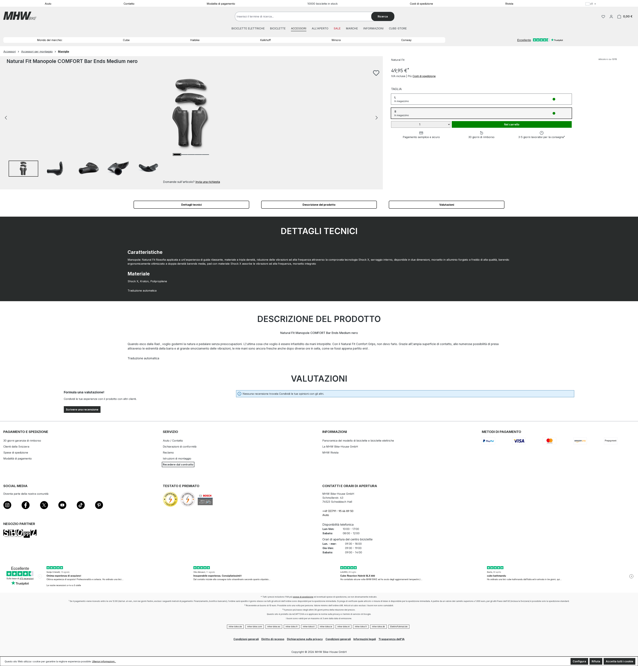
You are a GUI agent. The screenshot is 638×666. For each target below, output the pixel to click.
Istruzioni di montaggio (177, 458)
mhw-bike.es (273, 626)
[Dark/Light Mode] (612, 4)
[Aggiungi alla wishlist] (376, 73)
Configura (579, 661)
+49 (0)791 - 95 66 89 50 (337, 511)
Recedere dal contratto (178, 464)
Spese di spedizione (15, 452)
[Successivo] (376, 117)
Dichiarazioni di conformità (179, 446)
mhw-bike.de (235, 626)
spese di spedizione (303, 597)
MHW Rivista (330, 452)
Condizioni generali (246, 639)
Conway (406, 40)
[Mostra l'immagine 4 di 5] (198, 154)
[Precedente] (5, 117)
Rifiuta (596, 661)
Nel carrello (511, 124)
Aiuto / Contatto (173, 440)
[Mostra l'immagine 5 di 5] (205, 154)
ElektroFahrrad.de (399, 626)
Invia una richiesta (207, 182)
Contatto (129, 3)
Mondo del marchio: (49, 40)
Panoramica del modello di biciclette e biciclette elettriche (358, 440)
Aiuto (48, 3)
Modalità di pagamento (17, 458)
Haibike (195, 40)
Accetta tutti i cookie (619, 661)
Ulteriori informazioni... (104, 661)
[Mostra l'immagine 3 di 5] (191, 154)
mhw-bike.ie (326, 626)
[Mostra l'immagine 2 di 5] (184, 154)
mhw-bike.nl (343, 626)
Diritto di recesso (272, 639)
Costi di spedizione (421, 3)
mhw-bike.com (254, 626)
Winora (336, 40)
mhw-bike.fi (361, 626)
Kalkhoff (265, 40)
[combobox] (306, 16)
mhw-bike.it (309, 626)
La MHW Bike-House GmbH (340, 446)
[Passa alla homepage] (20, 16)
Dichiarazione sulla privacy (305, 639)
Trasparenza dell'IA (391, 639)
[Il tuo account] (611, 16)
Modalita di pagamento (221, 3)
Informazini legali (364, 639)
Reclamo (168, 452)
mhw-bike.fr (292, 626)
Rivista (509, 3)
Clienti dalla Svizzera (16, 446)
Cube (126, 40)
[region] (191, 127)
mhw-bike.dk (378, 626)
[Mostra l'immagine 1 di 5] (176, 154)
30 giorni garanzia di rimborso (22, 440)
